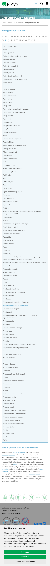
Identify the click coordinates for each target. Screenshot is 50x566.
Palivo (5, 49)
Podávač (6, 208)
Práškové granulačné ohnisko (14, 292)
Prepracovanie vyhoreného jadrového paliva (19, 344)
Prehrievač (7, 324)
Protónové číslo (8, 433)
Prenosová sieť (8, 334)
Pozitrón (6, 279)
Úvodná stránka (7, 23)
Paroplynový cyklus (10, 132)
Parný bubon (7, 99)
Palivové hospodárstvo (11, 66)
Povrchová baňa (9, 272)
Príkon (5, 390)
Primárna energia (9, 397)
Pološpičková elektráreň (11, 227)
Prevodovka (7, 361)
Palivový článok (8, 73)
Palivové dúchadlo (9, 63)
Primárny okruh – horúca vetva (14, 410)
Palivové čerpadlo (9, 59)
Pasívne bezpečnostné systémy (14, 145)
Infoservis (19, 23)
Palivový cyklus (8, 69)
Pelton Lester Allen (10, 159)
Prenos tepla (7, 331)
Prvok (5, 437)
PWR (5, 440)
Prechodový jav (8, 299)
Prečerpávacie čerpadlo (11, 309)
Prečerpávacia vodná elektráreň (15, 305)
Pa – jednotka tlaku (10, 46)
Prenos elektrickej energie (12, 328)
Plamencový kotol (9, 172)
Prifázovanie (7, 384)
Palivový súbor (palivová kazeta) (15, 79)
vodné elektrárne (19, 452)
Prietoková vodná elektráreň (13, 381)
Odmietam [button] (25, 557)
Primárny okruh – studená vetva (14, 414)
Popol (5, 247)
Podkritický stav (8, 217)
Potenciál (6, 266)
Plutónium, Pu (8, 182)
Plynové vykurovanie (10, 201)
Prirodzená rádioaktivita (11, 420)
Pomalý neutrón (9, 244)
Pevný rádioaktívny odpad (12, 168)
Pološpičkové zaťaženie (11, 234)
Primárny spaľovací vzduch (13, 417)
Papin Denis (7, 82)
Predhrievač (7, 312)
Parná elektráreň (9, 89)
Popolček (6, 250)
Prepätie (6, 341)
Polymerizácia (8, 240)
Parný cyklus (7, 102)
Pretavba (6, 351)
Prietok (5, 377)
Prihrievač (6, 387)
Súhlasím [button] (25, 552)
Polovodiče (7, 237)
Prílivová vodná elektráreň (12, 394)
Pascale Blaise (8, 142)
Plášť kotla (7, 175)
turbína (15, 464)
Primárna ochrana (9, 400)
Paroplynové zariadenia (11, 129)
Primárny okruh (8, 407)
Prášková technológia (11, 289)
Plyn (4, 185)
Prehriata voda (8, 321)
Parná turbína (8, 92)
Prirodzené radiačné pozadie (13, 423)
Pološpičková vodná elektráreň (14, 230)
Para (4, 86)
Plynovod (6, 205)
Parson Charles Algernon (12, 139)
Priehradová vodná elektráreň (14, 374)
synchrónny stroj (34, 474)
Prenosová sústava (10, 338)
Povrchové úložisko (10, 276)
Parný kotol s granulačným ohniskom (16, 109)
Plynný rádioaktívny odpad (12, 192)
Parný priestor (8, 116)
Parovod (6, 135)
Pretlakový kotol (9, 357)
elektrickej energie (8, 455)
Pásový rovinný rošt (10, 152)
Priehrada (6, 371)
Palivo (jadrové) (8, 53)
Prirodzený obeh (9, 427)
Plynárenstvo (7, 188)
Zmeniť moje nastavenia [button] (25, 561)
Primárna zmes (8, 404)
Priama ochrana (9, 364)
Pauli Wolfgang (8, 155)
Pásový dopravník (9, 149)
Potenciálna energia (10, 269)
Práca (5, 282)
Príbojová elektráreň (10, 367)
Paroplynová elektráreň (11, 125)
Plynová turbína (8, 198)
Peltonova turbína (9, 162)
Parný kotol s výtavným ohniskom (15, 112)
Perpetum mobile (9, 165)
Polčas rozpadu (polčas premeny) (15, 224)
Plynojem (6, 195)
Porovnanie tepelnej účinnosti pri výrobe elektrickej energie (24, 262)
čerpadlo (5, 469)
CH (28, 36)
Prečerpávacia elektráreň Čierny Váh (16, 302)
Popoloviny (7, 253)
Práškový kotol (8, 295)
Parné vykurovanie (10, 96)
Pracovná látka (8, 286)
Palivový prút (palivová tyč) (13, 76)
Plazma (5, 178)
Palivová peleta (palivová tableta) (15, 56)
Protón (5, 430)
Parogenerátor (8, 122)
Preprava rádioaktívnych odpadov (15, 348)
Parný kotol (7, 106)
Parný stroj (7, 119)
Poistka (5, 220)
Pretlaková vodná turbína (12, 354)
